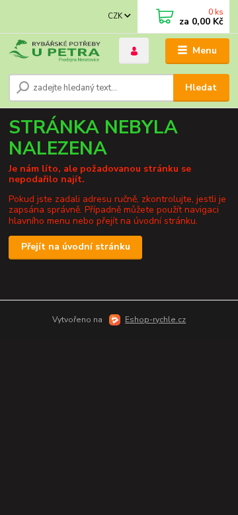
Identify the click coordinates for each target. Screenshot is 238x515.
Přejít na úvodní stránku (75, 246)
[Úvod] (54, 51)
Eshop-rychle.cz (155, 319)
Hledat (201, 87)
